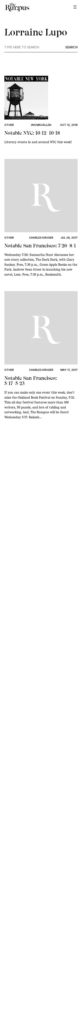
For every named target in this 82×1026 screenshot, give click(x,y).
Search (71, 47)
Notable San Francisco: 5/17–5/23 (30, 381)
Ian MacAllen (41, 125)
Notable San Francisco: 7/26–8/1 (40, 246)
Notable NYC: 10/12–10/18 (32, 133)
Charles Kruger (41, 237)
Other (9, 125)
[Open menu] (75, 7)
